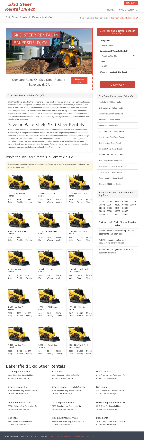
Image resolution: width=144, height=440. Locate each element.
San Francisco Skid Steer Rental (112, 166)
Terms (59, 436)
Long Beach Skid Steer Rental (111, 131)
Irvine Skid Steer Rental (109, 125)
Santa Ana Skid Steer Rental (111, 178)
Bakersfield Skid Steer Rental (111, 107)
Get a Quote (131, 3)
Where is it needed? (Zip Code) (113, 72)
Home (110, 9)
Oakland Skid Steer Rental (110, 143)
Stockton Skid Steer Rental (110, 184)
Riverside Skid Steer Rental (110, 148)
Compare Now (80, 81)
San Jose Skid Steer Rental (110, 172)
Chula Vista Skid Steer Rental (111, 113)
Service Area (79, 436)
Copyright (68, 436)
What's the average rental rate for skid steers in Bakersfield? (116, 251)
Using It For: (105, 40)
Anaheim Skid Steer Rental (110, 102)
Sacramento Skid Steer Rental (111, 154)
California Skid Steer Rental (97, 18)
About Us (90, 436)
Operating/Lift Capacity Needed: (113, 51)
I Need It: (104, 61)
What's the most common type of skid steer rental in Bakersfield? (116, 232)
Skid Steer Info (128, 9)
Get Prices (117, 84)
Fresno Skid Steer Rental (109, 119)
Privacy (51, 436)
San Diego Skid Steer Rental (110, 160)
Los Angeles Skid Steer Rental (111, 137)
